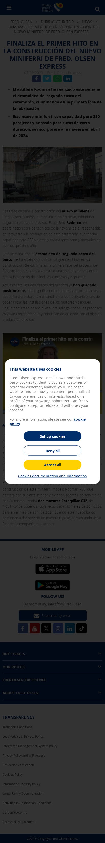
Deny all (53, 450)
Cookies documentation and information (52, 476)
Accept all (52, 464)
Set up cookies (52, 436)
